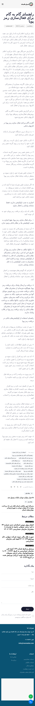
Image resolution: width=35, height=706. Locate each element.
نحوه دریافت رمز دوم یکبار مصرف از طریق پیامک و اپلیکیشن (18, 473)
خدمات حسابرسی (29, 659)
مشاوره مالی (30, 665)
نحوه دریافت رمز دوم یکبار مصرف (13, 471)
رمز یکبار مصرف (29, 466)
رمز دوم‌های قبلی (16, 460)
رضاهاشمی (30, 26)
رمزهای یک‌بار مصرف (17, 466)
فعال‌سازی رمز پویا (28, 471)
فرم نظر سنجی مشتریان (27, 672)
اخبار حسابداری (9, 26)
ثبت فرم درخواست (28, 669)
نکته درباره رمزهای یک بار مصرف (25, 479)
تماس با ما (13, 657)
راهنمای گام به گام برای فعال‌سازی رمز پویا (22, 455)
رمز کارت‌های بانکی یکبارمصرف (13, 463)
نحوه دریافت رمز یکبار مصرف (26, 476)
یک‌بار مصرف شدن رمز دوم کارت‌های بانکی (22, 481)
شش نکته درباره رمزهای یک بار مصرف (23, 468)
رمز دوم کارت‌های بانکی (10, 458)
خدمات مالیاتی (29, 662)
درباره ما (13, 660)
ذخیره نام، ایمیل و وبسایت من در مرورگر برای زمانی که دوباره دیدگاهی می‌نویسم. (16, 616)
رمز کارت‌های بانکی (28, 463)
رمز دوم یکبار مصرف (28, 460)
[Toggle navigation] (7, 4)
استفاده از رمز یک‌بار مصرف (19, 452)
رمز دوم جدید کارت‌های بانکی (26, 458)
